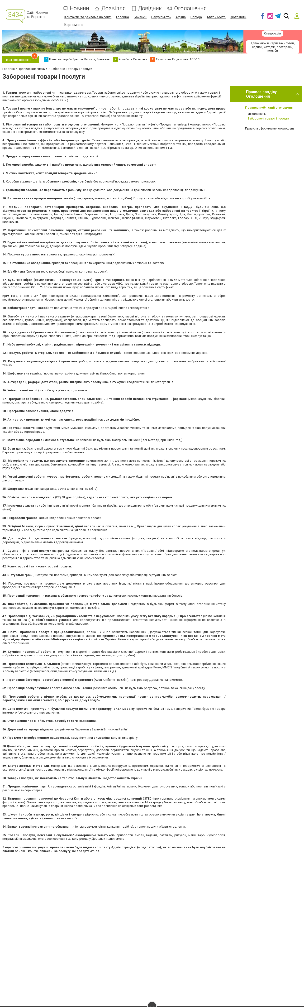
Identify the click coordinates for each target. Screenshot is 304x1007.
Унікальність (256, 113)
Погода (196, 17)
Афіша (181, 17)
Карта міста (73, 25)
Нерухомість (161, 17)
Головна (122, 17)
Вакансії (140, 17)
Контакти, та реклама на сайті (87, 17)
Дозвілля (113, 8)
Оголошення (190, 8)
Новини (79, 8)
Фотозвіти (238, 17)
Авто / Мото (216, 17)
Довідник (150, 8)
